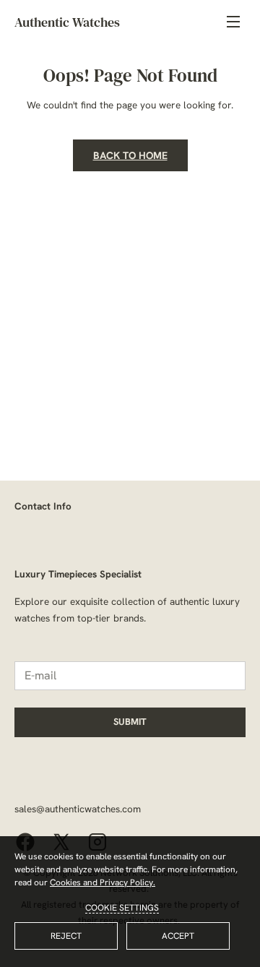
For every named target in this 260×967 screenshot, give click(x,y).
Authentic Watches (67, 22)
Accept (178, 936)
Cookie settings (122, 908)
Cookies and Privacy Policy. (102, 882)
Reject (66, 936)
